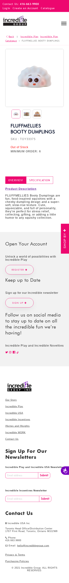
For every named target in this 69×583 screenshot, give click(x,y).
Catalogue (48, 8)
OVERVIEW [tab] (15, 180)
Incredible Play (29, 36)
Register (18, 269)
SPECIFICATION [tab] (39, 180)
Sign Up (18, 302)
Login (6, 8)
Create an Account (25, 8)
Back (11, 36)
